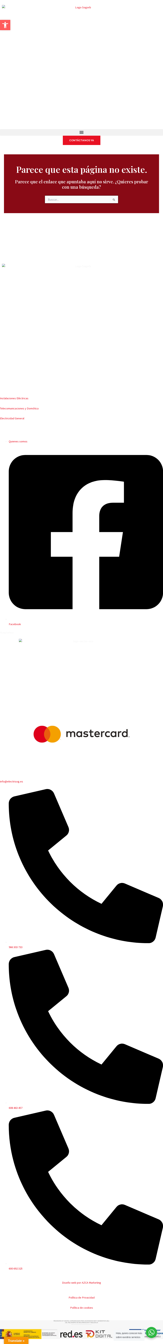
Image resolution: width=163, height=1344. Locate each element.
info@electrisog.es (11, 781)
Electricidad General (12, 418)
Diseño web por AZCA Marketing (81, 1282)
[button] (81, 132)
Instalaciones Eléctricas (14, 398)
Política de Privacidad (82, 1297)
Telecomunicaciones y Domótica (19, 408)
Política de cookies (81, 1307)
